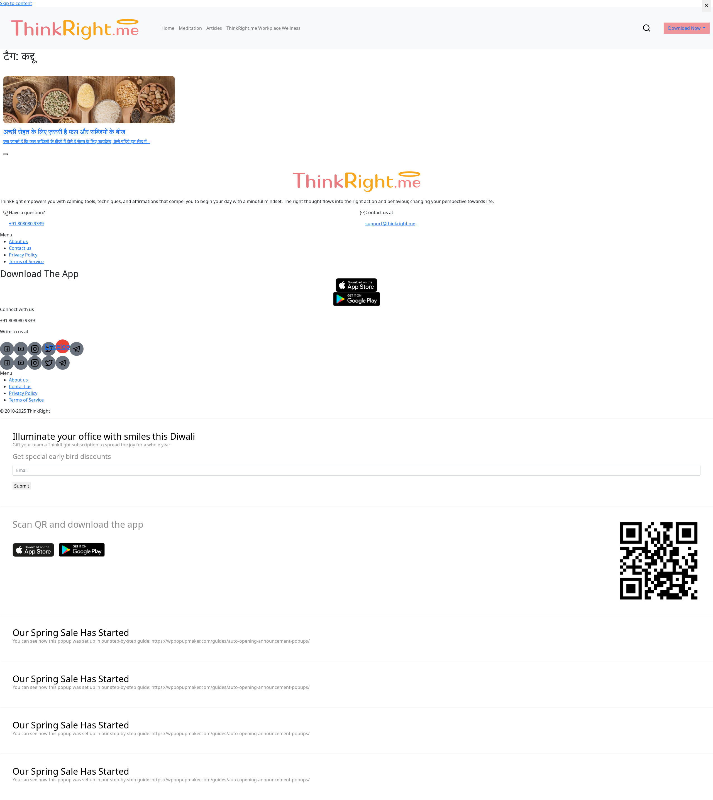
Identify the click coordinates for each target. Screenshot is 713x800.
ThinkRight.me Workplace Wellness (263, 28)
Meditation (190, 28)
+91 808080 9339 (26, 224)
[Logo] (74, 28)
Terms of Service (26, 261)
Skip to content (16, 3)
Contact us (20, 248)
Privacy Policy (23, 255)
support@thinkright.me (390, 224)
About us (18, 241)
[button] (356, 234)
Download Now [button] (685, 28)
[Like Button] (5, 154)
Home (168, 28)
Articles (214, 28)
